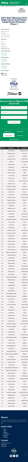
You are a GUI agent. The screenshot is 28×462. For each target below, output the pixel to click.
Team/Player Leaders (14, 139)
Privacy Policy (4, 446)
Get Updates (14, 122)
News (5, 430)
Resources (6, 437)
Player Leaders (8, 135)
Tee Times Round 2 (20, 131)
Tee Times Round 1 (8, 131)
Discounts (6, 435)
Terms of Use (3, 444)
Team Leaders (20, 135)
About (5, 429)
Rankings (5, 432)
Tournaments (6, 434)
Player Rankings (4, 53)
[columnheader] (2, 148)
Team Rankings (4, 55)
